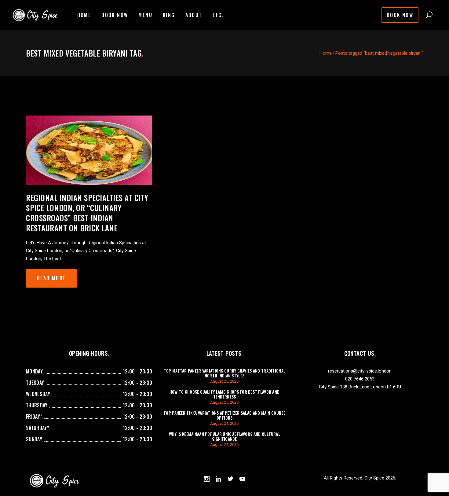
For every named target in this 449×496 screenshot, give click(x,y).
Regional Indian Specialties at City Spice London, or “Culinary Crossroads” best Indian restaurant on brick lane (87, 212)
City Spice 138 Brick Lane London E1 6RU (360, 387)
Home (325, 53)
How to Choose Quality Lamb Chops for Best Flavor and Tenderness (225, 394)
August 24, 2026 (224, 423)
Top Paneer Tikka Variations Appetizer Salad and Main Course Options (224, 415)
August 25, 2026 (224, 381)
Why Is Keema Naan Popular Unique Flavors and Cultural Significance (224, 436)
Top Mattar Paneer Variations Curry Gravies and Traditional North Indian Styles (224, 373)
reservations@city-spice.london (360, 371)
